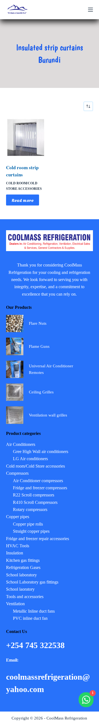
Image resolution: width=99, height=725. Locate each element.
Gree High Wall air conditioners (40, 451)
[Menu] (90, 9)
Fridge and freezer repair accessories (37, 538)
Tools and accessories (24, 596)
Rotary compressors (30, 509)
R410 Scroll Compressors (35, 502)
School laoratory (20, 589)
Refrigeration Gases (23, 567)
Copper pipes (17, 516)
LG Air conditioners (30, 458)
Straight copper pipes (31, 531)
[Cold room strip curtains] (25, 137)
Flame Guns (39, 346)
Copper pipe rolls (28, 524)
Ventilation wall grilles (48, 415)
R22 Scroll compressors (33, 495)
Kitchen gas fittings (23, 560)
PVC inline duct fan (30, 618)
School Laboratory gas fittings (32, 582)
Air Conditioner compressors (38, 480)
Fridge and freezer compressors (40, 487)
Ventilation (15, 603)
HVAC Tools (17, 545)
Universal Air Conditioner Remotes (51, 369)
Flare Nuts (37, 323)
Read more (23, 200)
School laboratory (21, 575)
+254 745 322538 (36, 645)
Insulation (14, 553)
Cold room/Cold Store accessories (35, 466)
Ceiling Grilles (41, 392)
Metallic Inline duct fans (34, 611)
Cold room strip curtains (22, 171)
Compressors (17, 473)
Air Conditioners (20, 444)
